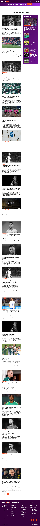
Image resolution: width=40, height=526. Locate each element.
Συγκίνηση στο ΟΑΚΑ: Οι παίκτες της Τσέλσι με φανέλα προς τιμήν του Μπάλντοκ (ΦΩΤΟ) (11, 120)
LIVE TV (10, 4)
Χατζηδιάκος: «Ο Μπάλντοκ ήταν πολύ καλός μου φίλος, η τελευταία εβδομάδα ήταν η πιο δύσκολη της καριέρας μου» (10, 311)
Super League (4, 164)
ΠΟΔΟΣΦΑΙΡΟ (4, 27)
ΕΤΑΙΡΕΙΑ (22, 505)
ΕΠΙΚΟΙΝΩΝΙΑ (23, 514)
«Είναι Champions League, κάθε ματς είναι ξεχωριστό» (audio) (33, 61)
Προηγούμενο (2, 494)
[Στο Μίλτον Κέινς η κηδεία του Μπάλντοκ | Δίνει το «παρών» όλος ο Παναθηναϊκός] (11, 180)
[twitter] (38, 1)
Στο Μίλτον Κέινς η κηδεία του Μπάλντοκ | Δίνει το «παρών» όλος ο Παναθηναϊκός (11, 189)
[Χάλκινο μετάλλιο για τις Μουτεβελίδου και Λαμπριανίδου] (26, 35)
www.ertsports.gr (5, 524)
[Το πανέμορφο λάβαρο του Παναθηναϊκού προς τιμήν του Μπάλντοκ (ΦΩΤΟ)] (11, 135)
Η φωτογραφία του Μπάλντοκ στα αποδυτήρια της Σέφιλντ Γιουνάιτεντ (10, 29)
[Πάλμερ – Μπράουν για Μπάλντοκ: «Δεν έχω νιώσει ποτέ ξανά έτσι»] (11, 399)
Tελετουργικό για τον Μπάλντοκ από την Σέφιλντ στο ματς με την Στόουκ (11, 74)
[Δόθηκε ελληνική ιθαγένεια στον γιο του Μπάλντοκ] (11, 249)
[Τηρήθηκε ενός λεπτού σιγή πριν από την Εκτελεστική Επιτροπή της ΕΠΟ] (11, 227)
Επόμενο (2, 495)
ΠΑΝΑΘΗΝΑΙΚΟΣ (4, 186)
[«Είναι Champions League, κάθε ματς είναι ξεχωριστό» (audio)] (26, 60)
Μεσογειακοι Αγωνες (32, 34)
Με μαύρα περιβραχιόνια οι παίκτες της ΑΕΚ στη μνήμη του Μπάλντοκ (11, 335)
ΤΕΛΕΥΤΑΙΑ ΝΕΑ (27, 16)
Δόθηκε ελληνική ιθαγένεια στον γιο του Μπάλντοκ (10, 258)
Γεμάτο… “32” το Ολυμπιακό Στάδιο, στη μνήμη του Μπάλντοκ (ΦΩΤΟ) (10, 97)
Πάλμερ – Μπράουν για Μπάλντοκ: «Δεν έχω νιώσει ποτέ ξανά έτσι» (11, 408)
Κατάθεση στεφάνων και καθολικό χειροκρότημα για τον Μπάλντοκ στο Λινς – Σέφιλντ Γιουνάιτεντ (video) (11, 432)
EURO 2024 (13, 505)
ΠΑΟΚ (31, 53)
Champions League (33, 40)
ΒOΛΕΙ (12, 511)
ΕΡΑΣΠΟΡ (17, 4)
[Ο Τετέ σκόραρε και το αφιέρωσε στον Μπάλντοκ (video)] (11, 349)
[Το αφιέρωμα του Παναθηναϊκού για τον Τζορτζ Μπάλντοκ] (11, 157)
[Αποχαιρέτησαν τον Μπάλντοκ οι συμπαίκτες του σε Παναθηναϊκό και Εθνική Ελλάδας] (11, 447)
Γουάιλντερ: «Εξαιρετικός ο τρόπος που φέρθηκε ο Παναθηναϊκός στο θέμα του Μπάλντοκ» (11, 482)
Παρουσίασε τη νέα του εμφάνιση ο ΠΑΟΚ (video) (33, 55)
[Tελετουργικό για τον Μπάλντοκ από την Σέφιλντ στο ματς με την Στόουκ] (11, 66)
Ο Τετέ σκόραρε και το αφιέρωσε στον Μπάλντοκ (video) (10, 357)
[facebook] (34, 1)
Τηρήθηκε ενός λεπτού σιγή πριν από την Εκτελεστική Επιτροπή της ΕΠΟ (11, 235)
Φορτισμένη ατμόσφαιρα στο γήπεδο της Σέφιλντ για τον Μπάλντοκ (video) (11, 50)
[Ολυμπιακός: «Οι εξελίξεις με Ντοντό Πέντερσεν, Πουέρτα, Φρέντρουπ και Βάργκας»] (30, 22)
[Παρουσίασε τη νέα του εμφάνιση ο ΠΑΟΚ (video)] (26, 55)
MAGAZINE (13, 513)
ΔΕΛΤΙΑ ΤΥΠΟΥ (23, 509)
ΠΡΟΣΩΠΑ (13, 515)
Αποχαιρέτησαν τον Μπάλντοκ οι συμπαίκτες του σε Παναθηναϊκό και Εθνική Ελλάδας (11, 456)
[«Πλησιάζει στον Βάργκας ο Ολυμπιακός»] (26, 50)
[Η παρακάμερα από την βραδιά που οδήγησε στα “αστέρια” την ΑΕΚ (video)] (26, 42)
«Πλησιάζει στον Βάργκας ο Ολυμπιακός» (33, 50)
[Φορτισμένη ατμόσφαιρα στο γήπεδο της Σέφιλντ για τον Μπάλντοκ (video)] (11, 42)
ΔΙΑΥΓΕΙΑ (22, 516)
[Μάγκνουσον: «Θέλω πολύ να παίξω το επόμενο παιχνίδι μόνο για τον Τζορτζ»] (11, 375)
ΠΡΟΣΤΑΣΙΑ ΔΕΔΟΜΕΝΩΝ (23, 512)
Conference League (5, 95)
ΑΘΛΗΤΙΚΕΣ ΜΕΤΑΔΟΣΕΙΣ (34, 510)
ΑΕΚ (30, 58)
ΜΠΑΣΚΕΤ (13, 509)
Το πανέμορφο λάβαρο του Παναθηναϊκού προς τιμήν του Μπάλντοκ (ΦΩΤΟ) (11, 143)
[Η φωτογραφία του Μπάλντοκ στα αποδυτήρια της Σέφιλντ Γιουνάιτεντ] (11, 20)
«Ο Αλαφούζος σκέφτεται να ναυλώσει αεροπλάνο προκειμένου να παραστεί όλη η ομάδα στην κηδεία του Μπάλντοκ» (11, 281)
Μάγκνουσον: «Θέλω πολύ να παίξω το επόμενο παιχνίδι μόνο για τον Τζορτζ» (10, 383)
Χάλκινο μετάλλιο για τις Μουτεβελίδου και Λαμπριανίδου (33, 37)
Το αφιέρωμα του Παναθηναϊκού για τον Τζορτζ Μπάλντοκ (11, 166)
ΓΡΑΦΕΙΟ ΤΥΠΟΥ (24, 507)
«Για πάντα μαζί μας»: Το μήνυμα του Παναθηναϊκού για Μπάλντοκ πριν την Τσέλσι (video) (10, 212)
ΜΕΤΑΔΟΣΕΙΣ (23, 4)
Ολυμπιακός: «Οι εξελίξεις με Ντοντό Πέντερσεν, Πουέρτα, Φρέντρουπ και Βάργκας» (30, 29)
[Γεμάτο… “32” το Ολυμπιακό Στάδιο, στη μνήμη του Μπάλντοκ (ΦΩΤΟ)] (11, 88)
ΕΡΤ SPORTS (34, 505)
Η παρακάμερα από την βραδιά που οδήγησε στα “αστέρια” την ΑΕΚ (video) (33, 44)
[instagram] (36, 1)
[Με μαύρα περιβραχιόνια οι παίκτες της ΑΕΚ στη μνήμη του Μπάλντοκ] (11, 326)
